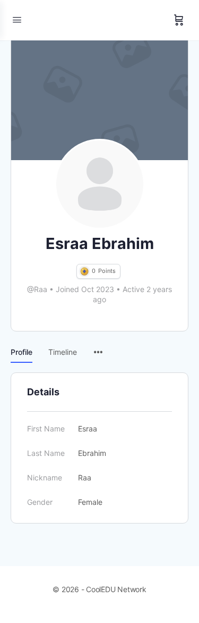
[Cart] (179, 20)
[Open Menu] (17, 19)
